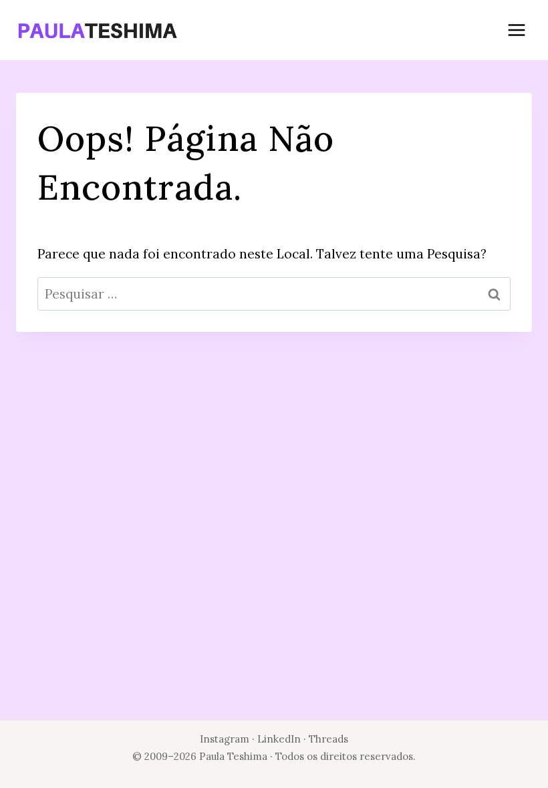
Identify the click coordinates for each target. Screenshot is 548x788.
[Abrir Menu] (516, 29)
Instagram (224, 739)
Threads (328, 739)
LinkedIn (280, 739)
